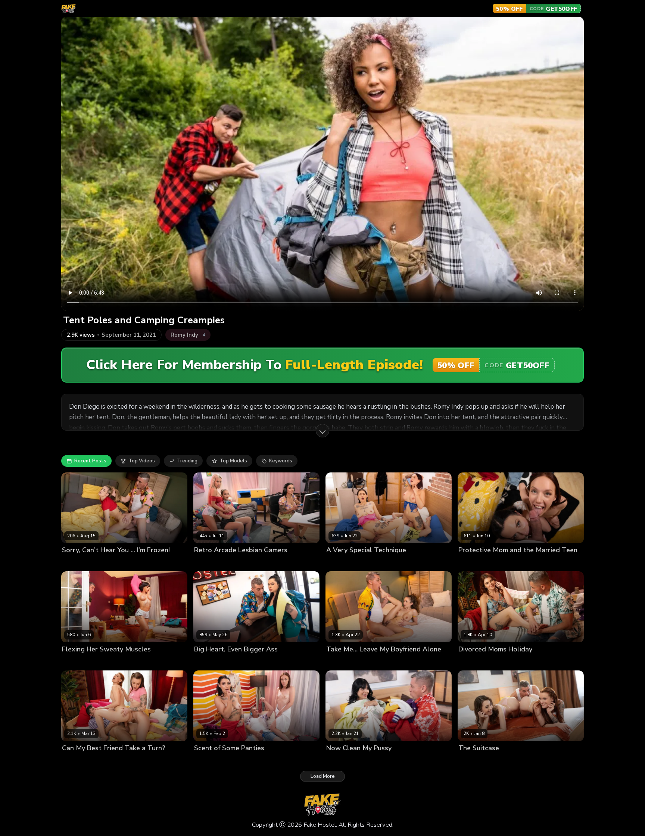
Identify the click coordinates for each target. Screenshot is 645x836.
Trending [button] (187, 461)
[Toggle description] (322, 430)
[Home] (68, 8)
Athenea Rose (343, 760)
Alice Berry (75, 760)
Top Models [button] (233, 461)
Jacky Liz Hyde (107, 760)
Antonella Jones (213, 661)
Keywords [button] (280, 461)
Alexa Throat (342, 562)
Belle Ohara (375, 562)
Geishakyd (338, 661)
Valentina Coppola (84, 661)
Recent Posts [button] (90, 461)
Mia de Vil (498, 760)
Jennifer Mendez (244, 562)
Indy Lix (467, 562)
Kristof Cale (141, 760)
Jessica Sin (491, 562)
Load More (323, 776)
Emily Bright (208, 562)
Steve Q (95, 562)
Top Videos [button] (141, 461)
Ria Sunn (72, 562)
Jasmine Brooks (476, 661)
